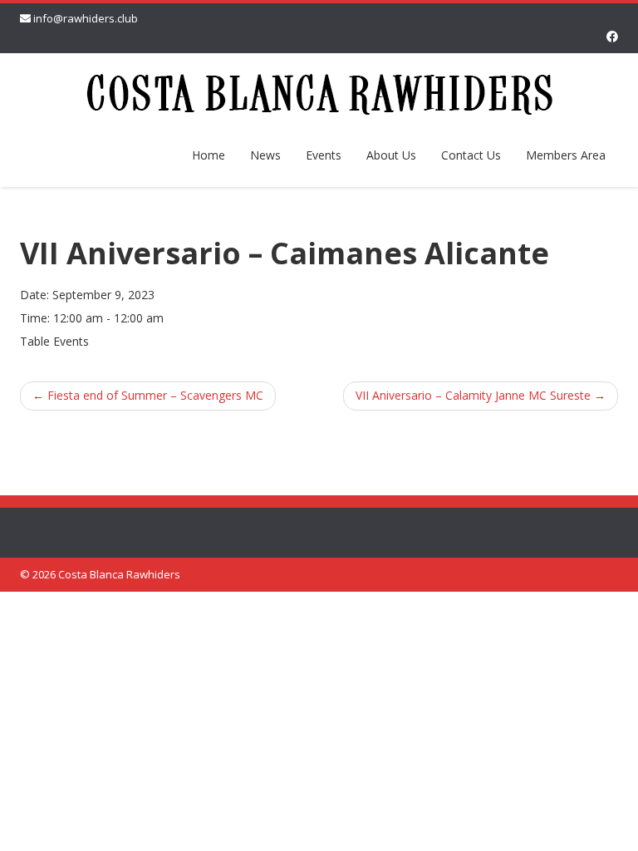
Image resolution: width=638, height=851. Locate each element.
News (265, 155)
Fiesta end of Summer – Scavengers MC (147, 395)
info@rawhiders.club (85, 18)
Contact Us (471, 155)
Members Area (566, 155)
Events (323, 155)
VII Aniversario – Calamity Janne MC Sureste (481, 395)
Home (208, 155)
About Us (391, 155)
